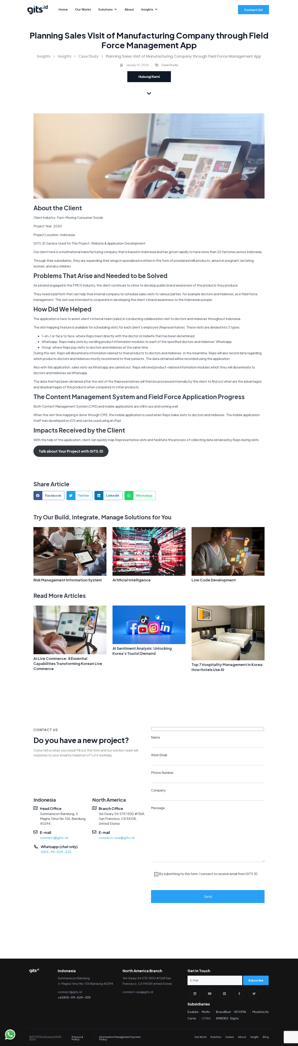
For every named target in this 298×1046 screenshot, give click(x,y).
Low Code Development (214, 580)
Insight (254, 1036)
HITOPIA (240, 1012)
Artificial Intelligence (132, 580)
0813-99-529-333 (56, 852)
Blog (266, 1036)
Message (204, 841)
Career (229, 1036)
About (242, 1036)
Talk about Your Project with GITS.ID (71, 451)
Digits (234, 1018)
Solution (215, 1036)
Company (158, 790)
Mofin (206, 1012)
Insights (43, 56)
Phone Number (162, 772)
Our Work (200, 1036)
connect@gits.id (54, 838)
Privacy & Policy (77, 1038)
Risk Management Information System (67, 580)
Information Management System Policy (120, 1038)
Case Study (89, 56)
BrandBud (223, 1012)
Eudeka (193, 1012)
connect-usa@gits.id (116, 838)
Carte (192, 1018)
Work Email (159, 755)
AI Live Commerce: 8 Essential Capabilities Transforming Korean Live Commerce (67, 663)
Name (155, 737)
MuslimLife (260, 1012)
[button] (48, 495)
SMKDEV (222, 1018)
